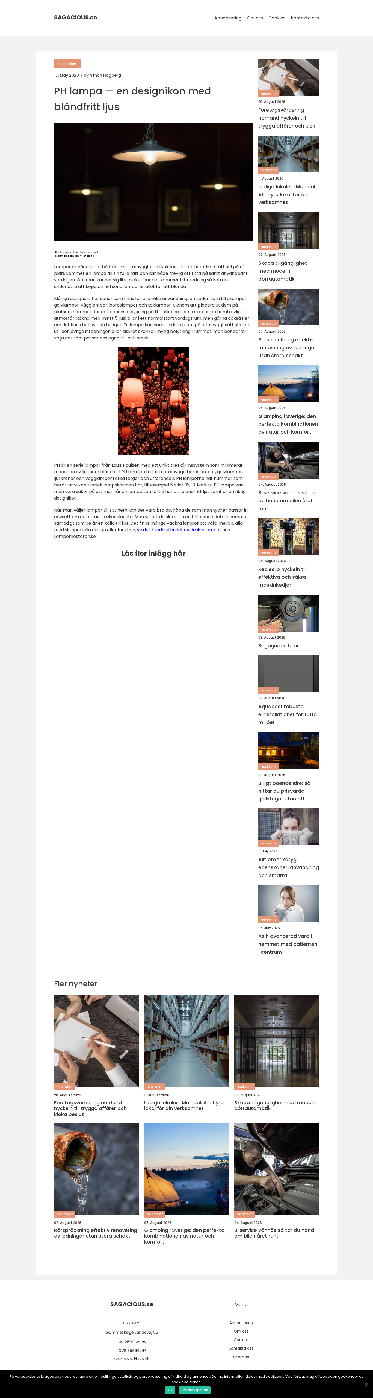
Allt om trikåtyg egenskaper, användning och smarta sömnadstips (288, 867)
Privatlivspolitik (195, 1390)
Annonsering (227, 18)
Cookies (276, 18)
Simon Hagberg (105, 75)
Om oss (255, 18)
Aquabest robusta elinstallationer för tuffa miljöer (287, 714)
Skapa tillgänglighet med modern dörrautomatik (282, 271)
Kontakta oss (305, 18)
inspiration (67, 63)
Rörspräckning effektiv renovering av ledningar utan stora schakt (287, 347)
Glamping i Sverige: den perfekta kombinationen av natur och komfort (288, 424)
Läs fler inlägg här (153, 553)
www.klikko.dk (136, 1359)
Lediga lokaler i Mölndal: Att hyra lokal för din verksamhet (287, 194)
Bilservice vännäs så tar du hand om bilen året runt (287, 500)
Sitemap (241, 1357)
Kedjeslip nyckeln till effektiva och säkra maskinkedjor (282, 577)
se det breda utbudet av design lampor (179, 530)
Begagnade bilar (278, 645)
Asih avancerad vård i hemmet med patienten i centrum (287, 944)
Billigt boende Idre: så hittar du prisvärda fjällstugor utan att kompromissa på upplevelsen (284, 791)
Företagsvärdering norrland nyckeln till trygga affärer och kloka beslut (288, 118)
